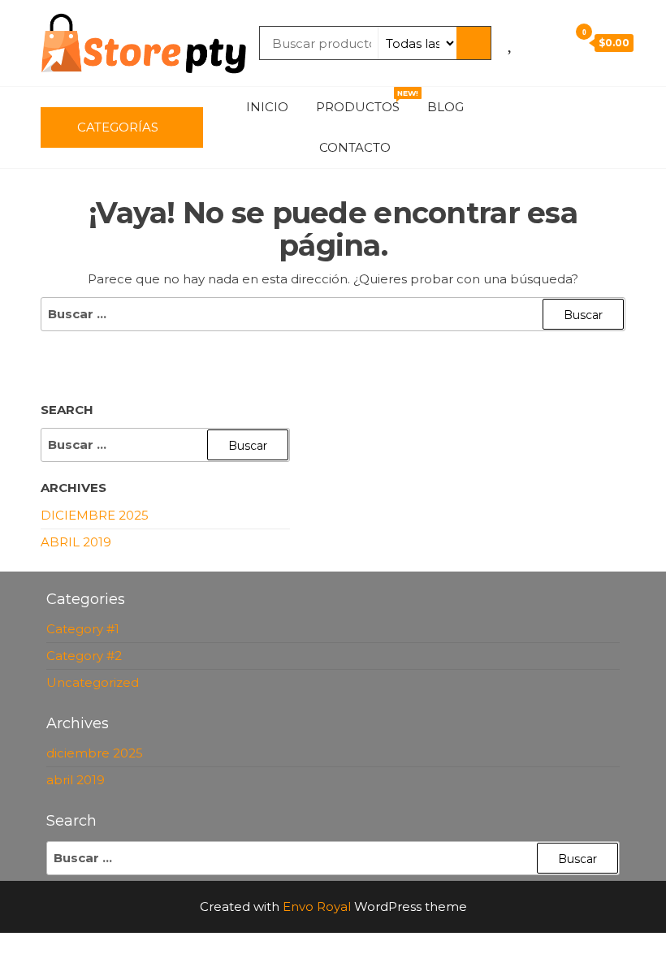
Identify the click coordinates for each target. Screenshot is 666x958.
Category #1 (82, 629)
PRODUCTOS (364, 101)
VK (615, 107)
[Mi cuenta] (552, 42)
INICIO (267, 106)
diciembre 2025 (95, 515)
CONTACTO (355, 147)
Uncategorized (92, 682)
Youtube (591, 107)
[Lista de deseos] (511, 42)
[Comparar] (529, 42)
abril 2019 (76, 542)
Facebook (518, 107)
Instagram (542, 107)
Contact (518, 147)
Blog (445, 106)
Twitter (567, 107)
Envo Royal (317, 906)
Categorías (117, 127)
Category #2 (84, 655)
